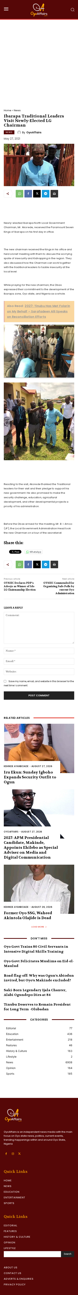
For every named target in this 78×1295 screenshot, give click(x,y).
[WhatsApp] (19, 193)
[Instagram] (12, 1153)
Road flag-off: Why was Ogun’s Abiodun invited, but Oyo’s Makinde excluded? (39, 978)
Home (7, 110)
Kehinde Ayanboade (16, 766)
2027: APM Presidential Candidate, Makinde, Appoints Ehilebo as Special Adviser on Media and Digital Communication (31, 847)
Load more (37, 926)
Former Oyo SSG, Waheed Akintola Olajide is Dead (28, 915)
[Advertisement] (39, 60)
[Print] (54, 193)
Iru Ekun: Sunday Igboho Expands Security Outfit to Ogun (30, 777)
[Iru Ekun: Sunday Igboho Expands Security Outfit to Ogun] (39, 748)
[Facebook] (28, 193)
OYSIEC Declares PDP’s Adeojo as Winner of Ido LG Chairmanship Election (20, 586)
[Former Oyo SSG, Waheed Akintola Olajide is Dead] (39, 889)
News (17, 110)
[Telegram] (45, 193)
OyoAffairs (33, 132)
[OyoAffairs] (19, 132)
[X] (37, 193)
